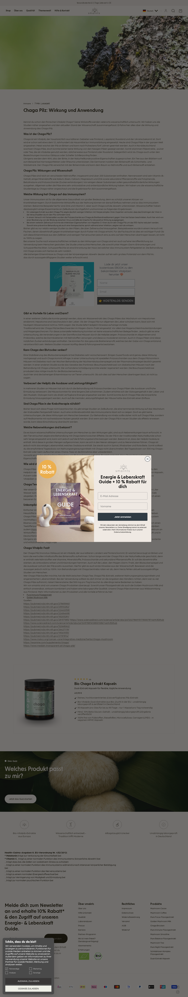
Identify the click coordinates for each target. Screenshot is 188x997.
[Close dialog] (147, 459)
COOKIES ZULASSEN (28, 988)
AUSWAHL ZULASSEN (28, 981)
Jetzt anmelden (122, 516)
